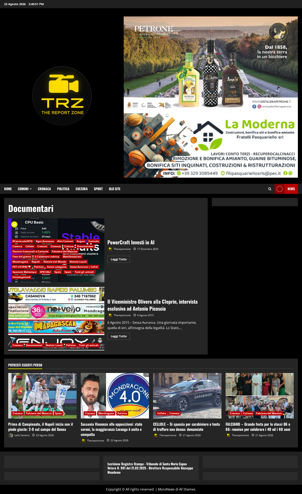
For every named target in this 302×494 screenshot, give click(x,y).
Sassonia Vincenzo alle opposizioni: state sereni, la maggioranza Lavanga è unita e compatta (111, 429)
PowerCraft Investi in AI (130, 242)
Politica (63, 188)
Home (8, 188)
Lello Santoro (22, 435)
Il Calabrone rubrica (47, 256)
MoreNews (166, 489)
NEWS (291, 188)
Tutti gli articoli (84, 272)
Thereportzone (122, 249)
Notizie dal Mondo (55, 261)
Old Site (114, 188)
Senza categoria (57, 267)
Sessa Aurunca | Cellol (84, 267)
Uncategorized (21, 277)
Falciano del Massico (64, 251)
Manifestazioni (72, 256)
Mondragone (20, 261)
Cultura (82, 188)
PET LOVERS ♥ (22, 267)
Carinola (94, 241)
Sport (98, 188)
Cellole (29, 246)
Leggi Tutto (120, 260)
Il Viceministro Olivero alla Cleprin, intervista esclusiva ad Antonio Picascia (56, 318)
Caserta (17, 246)
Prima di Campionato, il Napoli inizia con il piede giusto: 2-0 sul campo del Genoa (40, 426)
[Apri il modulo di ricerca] (269, 189)
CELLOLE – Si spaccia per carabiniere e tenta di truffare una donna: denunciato (186, 426)
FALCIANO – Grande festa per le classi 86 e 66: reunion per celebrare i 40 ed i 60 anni (258, 426)
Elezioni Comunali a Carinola (30, 251)
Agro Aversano (45, 241)
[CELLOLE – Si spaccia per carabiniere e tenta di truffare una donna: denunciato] (187, 396)
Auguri (81, 241)
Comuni (23, 188)
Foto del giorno (22, 256)
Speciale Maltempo (24, 272)
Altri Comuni (65, 241)
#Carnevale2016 (22, 241)
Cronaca (44, 188)
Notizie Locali (78, 261)
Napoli (36, 261)
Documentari (85, 246)
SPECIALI (45, 272)
